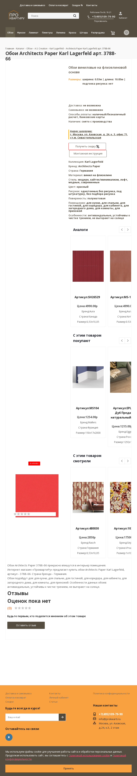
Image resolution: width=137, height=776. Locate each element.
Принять (68, 768)
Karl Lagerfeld (94, 161)
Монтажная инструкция (87, 153)
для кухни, (93, 203)
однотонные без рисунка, (98, 191)
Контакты (54, 693)
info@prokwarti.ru (110, 719)
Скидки (9, 701)
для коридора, (93, 205)
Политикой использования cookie (89, 755)
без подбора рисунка (100, 194)
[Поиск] (74, 16)
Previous (122, 230)
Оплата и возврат (15, 697)
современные (90, 182)
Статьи (53, 701)
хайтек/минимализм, (105, 179)
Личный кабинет (58, 697)
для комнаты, (104, 208)
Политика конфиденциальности (111, 693)
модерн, (84, 179)
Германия (86, 170)
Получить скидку (85, 146)
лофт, (124, 179)
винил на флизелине (98, 175)
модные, (74, 182)
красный (82, 186)
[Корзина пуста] (113, 33)
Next (128, 230)
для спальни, (110, 203)
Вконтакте (8, 737)
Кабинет (123, 17)
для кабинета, (113, 205)
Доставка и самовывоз (18, 693)
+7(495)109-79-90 (103, 16)
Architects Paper (89, 166)
